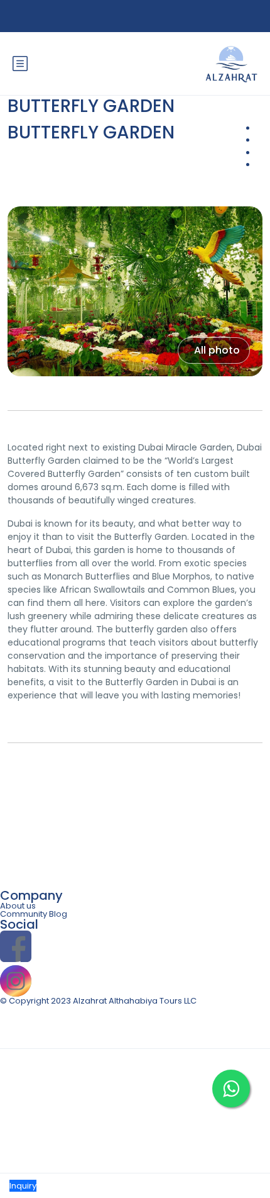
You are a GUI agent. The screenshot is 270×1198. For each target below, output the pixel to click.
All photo (217, 350)
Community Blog (33, 914)
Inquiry (22, 1186)
